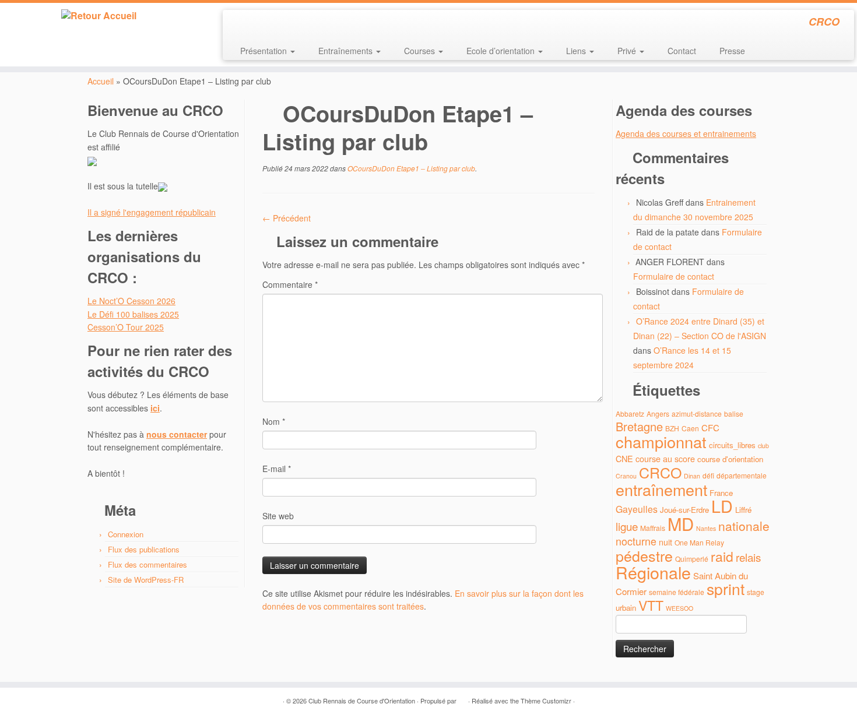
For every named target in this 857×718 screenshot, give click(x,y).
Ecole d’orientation (501, 51)
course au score (665, 458)
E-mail (276, 468)
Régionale (653, 572)
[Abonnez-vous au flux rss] (239, 23)
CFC (710, 427)
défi (708, 475)
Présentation (264, 51)
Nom (273, 421)
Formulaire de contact (673, 276)
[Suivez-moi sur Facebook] (271, 23)
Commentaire (290, 284)
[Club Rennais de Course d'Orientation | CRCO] (99, 16)
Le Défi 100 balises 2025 (133, 314)
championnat (661, 441)
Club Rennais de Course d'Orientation (361, 700)
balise (733, 413)
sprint (725, 589)
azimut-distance (697, 413)
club (763, 445)
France (721, 492)
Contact (682, 51)
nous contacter (176, 434)
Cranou (626, 475)
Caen (690, 428)
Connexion (125, 534)
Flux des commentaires (147, 564)
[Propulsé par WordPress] (462, 698)
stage (755, 592)
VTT (650, 605)
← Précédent (286, 218)
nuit (665, 542)
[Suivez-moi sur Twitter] (255, 23)
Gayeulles (637, 509)
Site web (278, 516)
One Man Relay (699, 542)
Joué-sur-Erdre (684, 509)
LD (722, 506)
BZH (672, 428)
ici (155, 408)
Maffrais (652, 528)
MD (681, 523)
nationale (744, 525)
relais (748, 557)
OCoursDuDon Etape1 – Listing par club (410, 168)
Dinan (692, 475)
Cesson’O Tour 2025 (125, 327)
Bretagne (639, 426)
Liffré (743, 509)
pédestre (644, 555)
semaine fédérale (676, 592)
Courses (420, 51)
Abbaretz (630, 413)
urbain (626, 607)
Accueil (100, 81)
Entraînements (346, 51)
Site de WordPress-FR (146, 579)
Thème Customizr (546, 700)
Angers (658, 413)
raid (722, 556)
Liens (577, 51)
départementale (741, 475)
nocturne (636, 541)
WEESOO (679, 608)
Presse (732, 51)
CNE (624, 458)
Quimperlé (691, 559)
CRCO (660, 472)
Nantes (706, 528)
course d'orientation (730, 458)
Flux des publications (144, 549)
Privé (627, 51)
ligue (627, 526)
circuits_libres (732, 444)
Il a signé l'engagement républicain (151, 212)
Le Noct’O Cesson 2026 (131, 301)
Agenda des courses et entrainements (686, 133)
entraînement (661, 489)
